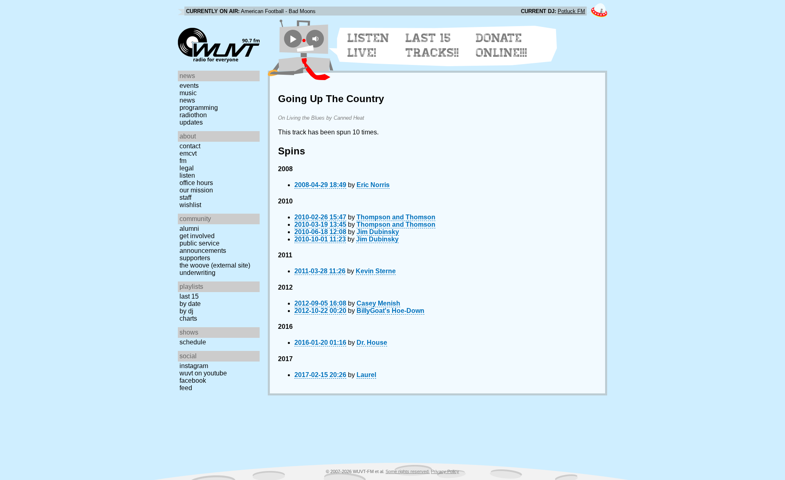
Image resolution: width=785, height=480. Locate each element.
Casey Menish (378, 303)
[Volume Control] (316, 38)
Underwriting (197, 272)
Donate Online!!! (501, 45)
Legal (186, 168)
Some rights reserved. (408, 471)
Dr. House (372, 342)
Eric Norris (373, 184)
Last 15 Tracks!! (432, 45)
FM (182, 160)
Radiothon (193, 115)
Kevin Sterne (376, 271)
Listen (187, 175)
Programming (198, 107)
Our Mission (196, 190)
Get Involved (197, 235)
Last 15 (189, 296)
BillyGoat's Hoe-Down (390, 310)
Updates (191, 122)
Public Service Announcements (202, 247)
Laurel (366, 374)
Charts (188, 318)
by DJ (186, 311)
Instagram (193, 365)
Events (189, 85)
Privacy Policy (445, 471)
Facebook (192, 380)
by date (190, 303)
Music (188, 92)
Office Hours (196, 182)
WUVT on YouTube (203, 373)
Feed (185, 387)
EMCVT (188, 153)
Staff (185, 197)
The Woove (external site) (214, 265)
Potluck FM (571, 11)
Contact (189, 146)
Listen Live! (369, 45)
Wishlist (190, 204)
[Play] (293, 38)
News (187, 100)
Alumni (189, 228)
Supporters (194, 258)
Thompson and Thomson (396, 217)
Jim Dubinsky (378, 231)
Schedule (192, 342)
